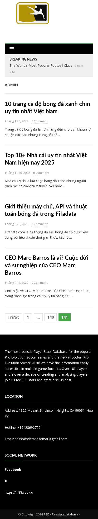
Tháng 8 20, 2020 (16, 224)
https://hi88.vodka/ (19, 492)
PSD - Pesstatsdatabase (61, 514)
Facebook (13, 469)
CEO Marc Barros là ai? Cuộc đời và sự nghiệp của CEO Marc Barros (46, 265)
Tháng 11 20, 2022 (17, 172)
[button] (11, 49)
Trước (13, 317)
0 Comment (39, 121)
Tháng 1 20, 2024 (16, 121)
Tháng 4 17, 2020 (16, 282)
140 (50, 317)
